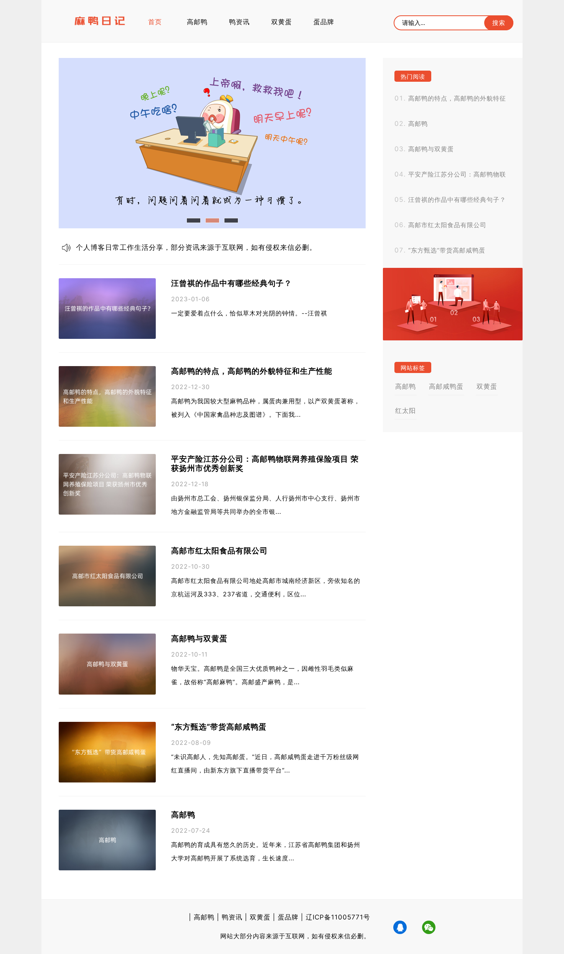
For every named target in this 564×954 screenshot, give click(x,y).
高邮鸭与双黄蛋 (199, 638)
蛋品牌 (323, 22)
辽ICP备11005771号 (338, 917)
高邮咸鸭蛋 (446, 386)
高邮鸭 (197, 22)
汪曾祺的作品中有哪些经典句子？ (231, 283)
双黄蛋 (281, 22)
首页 (155, 22)
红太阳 (405, 410)
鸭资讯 (239, 22)
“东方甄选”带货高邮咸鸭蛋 (219, 726)
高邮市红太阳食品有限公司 (219, 550)
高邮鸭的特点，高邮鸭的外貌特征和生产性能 (251, 371)
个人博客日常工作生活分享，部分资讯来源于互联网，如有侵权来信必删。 (196, 247)
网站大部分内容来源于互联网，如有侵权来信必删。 (295, 936)
